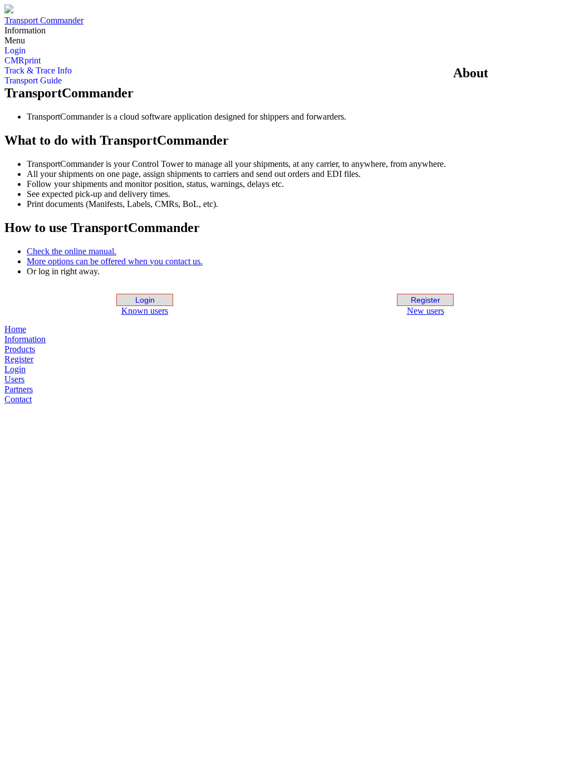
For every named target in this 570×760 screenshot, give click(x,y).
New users (425, 310)
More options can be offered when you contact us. (115, 261)
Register (425, 299)
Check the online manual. (71, 251)
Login (145, 299)
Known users (144, 310)
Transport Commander (43, 20)
